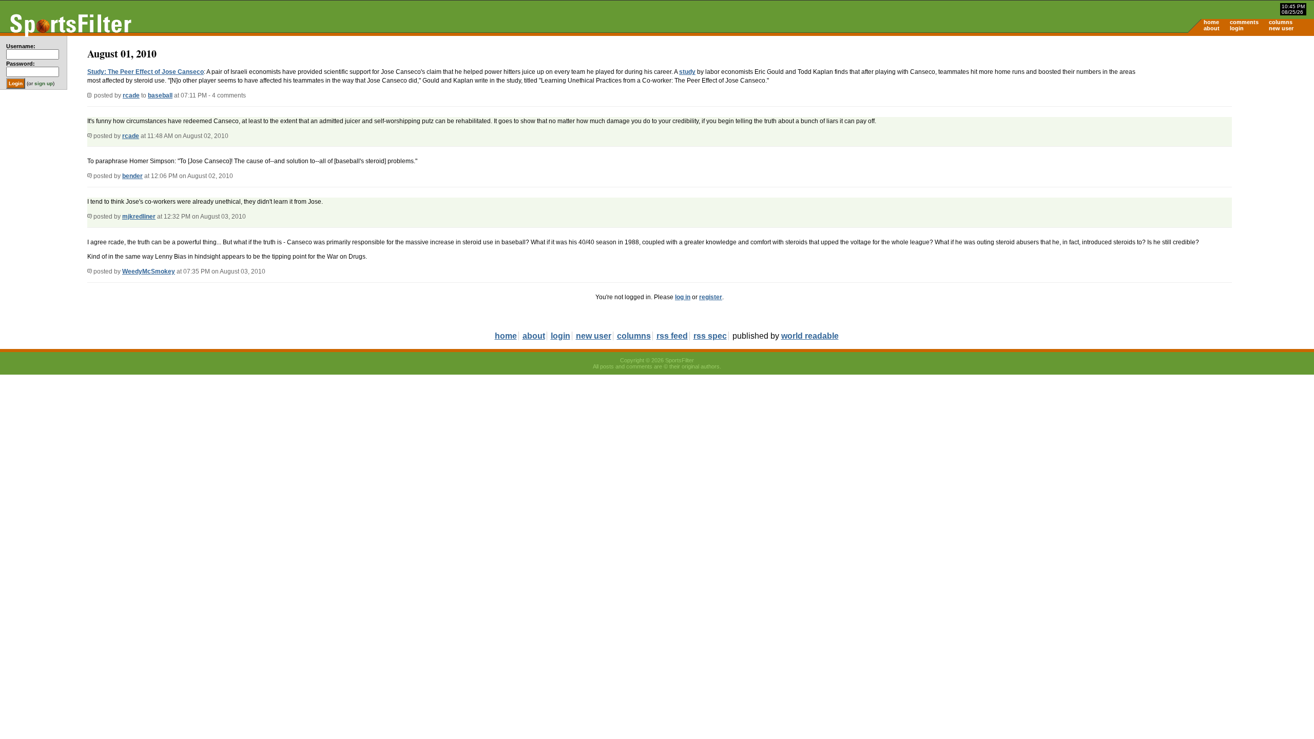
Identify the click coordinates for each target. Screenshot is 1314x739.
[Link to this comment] (89, 136)
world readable (810, 336)
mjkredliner (139, 216)
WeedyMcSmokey (148, 271)
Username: (20, 46)
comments (1244, 22)
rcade (131, 95)
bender (132, 176)
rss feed (672, 336)
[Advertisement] (1227, 116)
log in (682, 297)
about (1212, 28)
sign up (43, 83)
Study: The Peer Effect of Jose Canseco (145, 71)
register (710, 297)
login (1237, 28)
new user (1281, 28)
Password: (20, 64)
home (1211, 22)
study (687, 71)
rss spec (710, 336)
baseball (160, 95)
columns (1280, 22)
